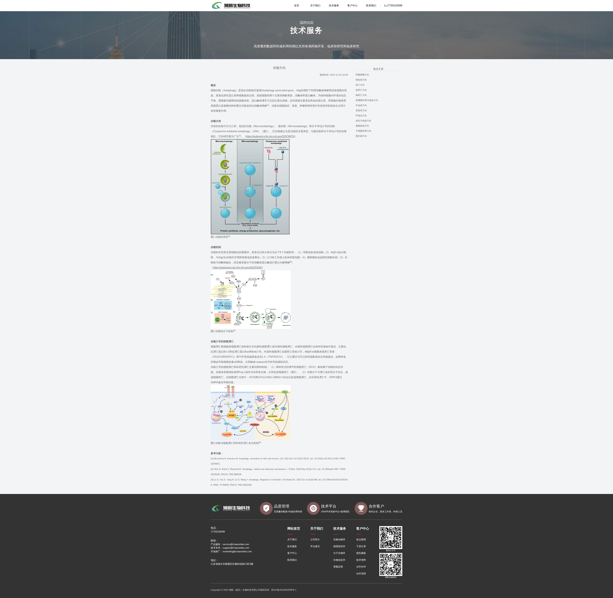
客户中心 (352, 5)
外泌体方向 (361, 105)
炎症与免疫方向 (363, 120)
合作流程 (361, 573)
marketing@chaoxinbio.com (237, 551)
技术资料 (361, 560)
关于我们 (315, 5)
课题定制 (338, 566)
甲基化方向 (361, 115)
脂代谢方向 (361, 136)
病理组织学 (339, 546)
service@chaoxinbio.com (236, 544)
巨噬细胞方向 (362, 74)
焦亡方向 (360, 85)
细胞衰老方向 (362, 125)
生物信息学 (339, 560)
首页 (296, 5)
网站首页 (293, 528)
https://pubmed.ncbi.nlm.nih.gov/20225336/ (237, 267)
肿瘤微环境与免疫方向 (367, 100)
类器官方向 (361, 110)
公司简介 (315, 539)
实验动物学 (339, 539)
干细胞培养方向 (363, 131)
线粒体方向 (361, 79)
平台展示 (315, 546)
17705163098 (218, 531)
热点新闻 (361, 539)
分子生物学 (339, 553)
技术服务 (334, 5)
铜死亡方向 (361, 95)
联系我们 (371, 5)
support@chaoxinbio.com (236, 547)
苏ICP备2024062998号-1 (283, 590)
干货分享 (361, 546)
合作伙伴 (361, 566)
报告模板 (361, 553)
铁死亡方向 (361, 90)
